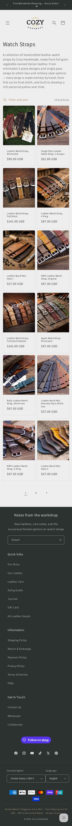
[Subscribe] (60, 539)
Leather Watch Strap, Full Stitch (18, 215)
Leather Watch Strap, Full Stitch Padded (18, 340)
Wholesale (14, 716)
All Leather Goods (19, 616)
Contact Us (14, 707)
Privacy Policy (16, 666)
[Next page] (46, 493)
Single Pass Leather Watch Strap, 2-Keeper (53, 152)
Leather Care (16, 581)
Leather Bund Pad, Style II (50, 467)
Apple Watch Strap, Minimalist (51, 340)
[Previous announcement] (7, 5)
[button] (7, 23)
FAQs (11, 683)
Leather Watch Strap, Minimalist (18, 152)
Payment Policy (17, 657)
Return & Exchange (19, 648)
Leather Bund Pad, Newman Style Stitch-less (52, 403)
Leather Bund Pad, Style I (16, 277)
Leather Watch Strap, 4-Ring (52, 215)
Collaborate (15, 724)
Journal (12, 599)
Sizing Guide (15, 590)
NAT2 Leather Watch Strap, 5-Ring (17, 467)
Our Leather (15, 573)
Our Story (13, 564)
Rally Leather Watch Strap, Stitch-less (17, 402)
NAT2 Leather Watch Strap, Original (51, 277)
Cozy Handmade (40, 819)
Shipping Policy (17, 640)
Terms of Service (18, 674)
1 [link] (25, 493)
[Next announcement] (65, 5)
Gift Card (13, 607)
